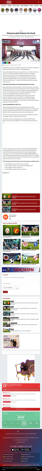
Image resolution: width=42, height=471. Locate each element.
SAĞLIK (34, 465)
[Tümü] (38, 298)
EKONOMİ (36, 5)
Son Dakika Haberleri (8, 461)
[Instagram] (17, 446)
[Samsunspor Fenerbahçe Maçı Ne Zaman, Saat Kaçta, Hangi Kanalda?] (30, 230)
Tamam (38, 469)
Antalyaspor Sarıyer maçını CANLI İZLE (28, 250)
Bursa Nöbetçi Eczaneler (9, 454)
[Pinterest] (15, 446)
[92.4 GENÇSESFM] (22, 269)
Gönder (5, 291)
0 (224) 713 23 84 (7, 395)
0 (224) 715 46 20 (7, 401)
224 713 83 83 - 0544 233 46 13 (21, 439)
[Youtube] (21, 446)
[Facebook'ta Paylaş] (3, 63)
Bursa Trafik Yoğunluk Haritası (28, 456)
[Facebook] (11, 446)
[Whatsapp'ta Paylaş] (7, 63)
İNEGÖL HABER (16, 5)
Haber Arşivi (25, 461)
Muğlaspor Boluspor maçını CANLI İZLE (28, 264)
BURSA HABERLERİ (24, 5)
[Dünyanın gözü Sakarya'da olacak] (21, 50)
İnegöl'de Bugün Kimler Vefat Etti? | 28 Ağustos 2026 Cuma (24, 325)
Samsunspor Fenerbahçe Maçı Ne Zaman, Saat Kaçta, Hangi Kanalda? (29, 237)
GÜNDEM (9, 5)
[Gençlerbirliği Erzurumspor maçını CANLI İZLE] (12, 258)
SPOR (21, 31)
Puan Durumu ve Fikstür (8, 458)
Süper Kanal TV (12, 216)
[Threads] (25, 446)
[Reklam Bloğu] (21, 368)
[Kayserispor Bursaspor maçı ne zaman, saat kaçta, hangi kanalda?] (12, 244)
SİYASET (30, 465)
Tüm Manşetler (26, 458)
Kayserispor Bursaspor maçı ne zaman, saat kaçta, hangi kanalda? (11, 251)
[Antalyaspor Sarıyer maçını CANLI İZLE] (30, 244)
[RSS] (31, 446)
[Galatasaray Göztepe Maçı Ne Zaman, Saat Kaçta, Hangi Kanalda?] (12, 230)
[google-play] (26, 449)
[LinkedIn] (19, 446)
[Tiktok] (23, 446)
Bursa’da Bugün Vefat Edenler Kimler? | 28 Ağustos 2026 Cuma (25, 320)
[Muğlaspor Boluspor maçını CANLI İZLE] (30, 258)
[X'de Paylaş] (5, 63)
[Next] (27, 446)
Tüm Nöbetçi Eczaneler (21, 409)
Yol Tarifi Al (14, 395)
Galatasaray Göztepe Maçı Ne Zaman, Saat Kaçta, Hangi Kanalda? (11, 237)
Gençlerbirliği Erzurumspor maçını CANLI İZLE (11, 264)
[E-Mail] (10, 219)
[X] (13, 446)
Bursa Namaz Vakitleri (8, 456)
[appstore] (16, 449)
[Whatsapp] (29, 446)
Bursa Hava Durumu (27, 454)
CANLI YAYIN (3, 5)
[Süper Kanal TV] (8, 2)
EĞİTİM (31, 5)
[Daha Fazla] (9, 63)
